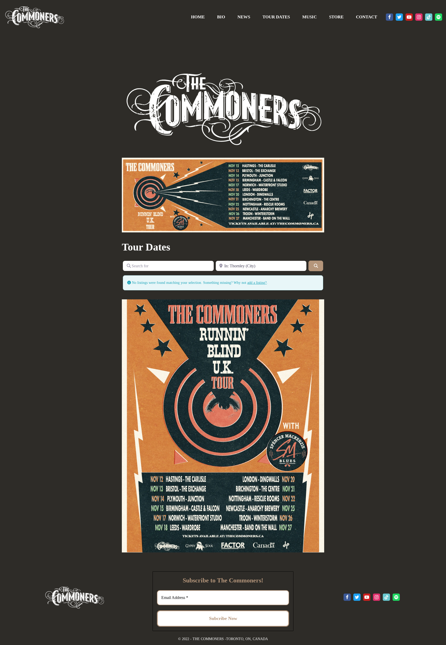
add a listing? (257, 283)
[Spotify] (438, 17)
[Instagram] (419, 17)
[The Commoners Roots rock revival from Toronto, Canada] (34, 17)
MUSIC (309, 16)
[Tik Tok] (428, 17)
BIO (221, 16)
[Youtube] (409, 17)
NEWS (243, 16)
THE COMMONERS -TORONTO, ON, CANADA (230, 639)
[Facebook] (389, 17)
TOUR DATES (276, 16)
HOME (198, 16)
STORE (336, 16)
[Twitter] (399, 17)
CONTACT (366, 16)
